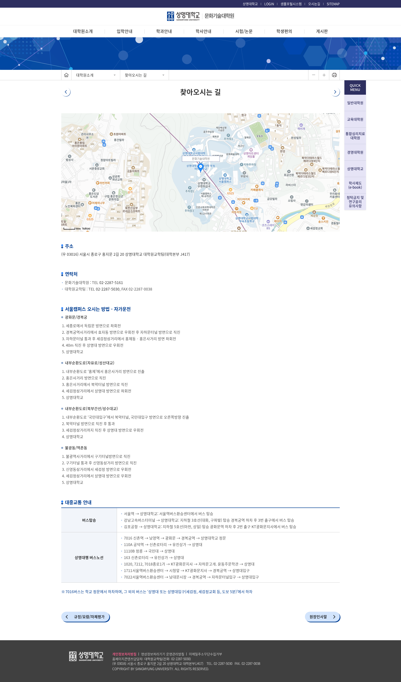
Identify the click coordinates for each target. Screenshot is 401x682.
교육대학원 (355, 119)
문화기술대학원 (219, 15)
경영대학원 (355, 152)
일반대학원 (355, 103)
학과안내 (164, 31)
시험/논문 (244, 31)
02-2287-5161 (111, 282)
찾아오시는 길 (136, 75)
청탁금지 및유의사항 (355, 201)
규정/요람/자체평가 (89, 616)
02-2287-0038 (251, 663)
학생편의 (284, 31)
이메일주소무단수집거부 (205, 654)
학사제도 (355, 185)
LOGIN (269, 3)
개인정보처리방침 (124, 654)
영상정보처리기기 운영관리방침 (162, 654)
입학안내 (125, 31)
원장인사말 (318, 616)
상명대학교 (250, 3)
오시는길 (314, 3)
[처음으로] (66, 75)
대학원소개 (83, 31)
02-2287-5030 (108, 289)
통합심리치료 (355, 136)
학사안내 (203, 31)
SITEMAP (333, 3)
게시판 (322, 31)
